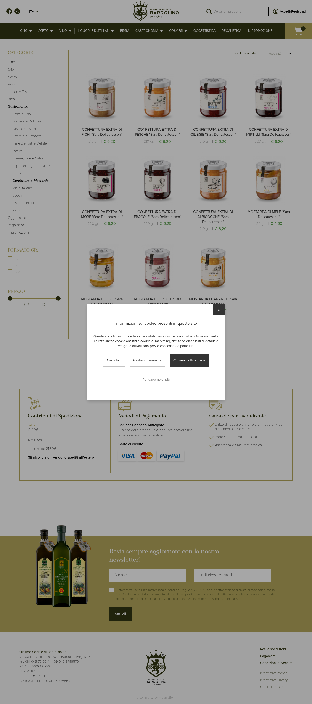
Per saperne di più (156, 379)
